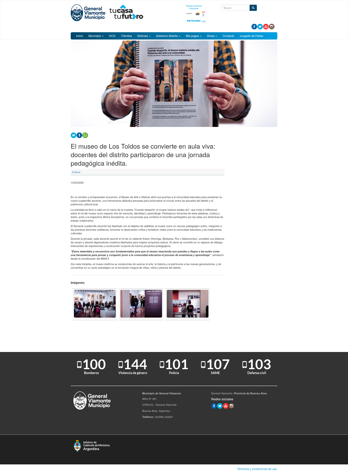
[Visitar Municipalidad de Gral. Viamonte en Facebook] (254, 26)
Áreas (211, 36)
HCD (112, 36)
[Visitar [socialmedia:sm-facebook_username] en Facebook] (79, 135)
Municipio (95, 36)
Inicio (79, 36)
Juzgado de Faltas (251, 36)
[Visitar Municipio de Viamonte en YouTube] (266, 26)
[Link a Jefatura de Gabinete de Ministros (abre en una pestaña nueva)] (91, 445)
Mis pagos (193, 36)
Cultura (76, 172)
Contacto (228, 36)
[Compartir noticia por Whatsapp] (85, 135)
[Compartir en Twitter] (73, 135)
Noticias (143, 36)
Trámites (126, 36)
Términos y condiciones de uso (257, 469)
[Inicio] (107, 13)
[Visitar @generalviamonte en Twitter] (260, 26)
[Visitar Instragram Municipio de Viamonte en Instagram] (272, 26)
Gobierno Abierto (167, 36)
